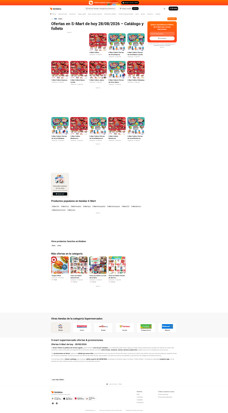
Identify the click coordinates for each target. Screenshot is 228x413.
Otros (137, 14)
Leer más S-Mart (58, 380)
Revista (143, 14)
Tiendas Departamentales (125, 14)
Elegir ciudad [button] (126, 9)
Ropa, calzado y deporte (95, 14)
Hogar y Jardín (82, 14)
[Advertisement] (69, 45)
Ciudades (157, 14)
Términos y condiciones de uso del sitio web (110, 410)
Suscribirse (173, 19)
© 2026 (90, 410)
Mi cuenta (174, 8)
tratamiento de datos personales (162, 45)
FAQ (138, 394)
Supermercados (62, 14)
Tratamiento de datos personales (134, 410)
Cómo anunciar (163, 394)
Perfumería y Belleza (110, 14)
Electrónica (72, 14)
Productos (150, 14)
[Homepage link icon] (107, 384)
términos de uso (169, 44)
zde (168, 359)
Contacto (140, 397)
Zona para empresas (165, 397)
